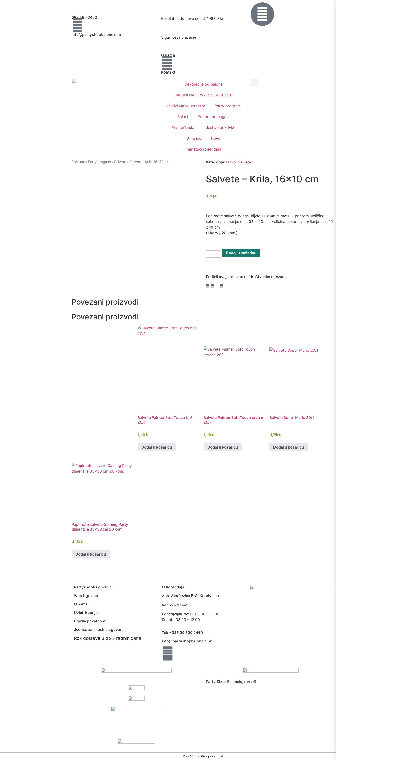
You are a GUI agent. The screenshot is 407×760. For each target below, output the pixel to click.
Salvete (120, 162)
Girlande (193, 138)
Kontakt (168, 72)
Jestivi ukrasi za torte (185, 105)
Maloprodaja (173, 587)
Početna (78, 162)
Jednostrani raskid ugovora (99, 629)
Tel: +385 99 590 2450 (182, 632)
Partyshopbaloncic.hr (93, 587)
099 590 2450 (84, 17)
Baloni (182, 116)
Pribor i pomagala (213, 116)
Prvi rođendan (183, 127)
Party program (228, 105)
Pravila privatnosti (90, 621)
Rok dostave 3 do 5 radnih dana (107, 638)
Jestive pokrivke (220, 127)
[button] (254, 82)
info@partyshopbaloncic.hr (96, 34)
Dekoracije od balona (203, 84)
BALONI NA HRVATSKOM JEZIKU (203, 95)
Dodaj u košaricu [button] (156, 447)
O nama (168, 55)
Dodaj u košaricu (241, 252)
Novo (215, 138)
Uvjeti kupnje (86, 612)
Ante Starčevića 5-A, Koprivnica (190, 595)
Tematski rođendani (203, 149)
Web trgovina (86, 595)
